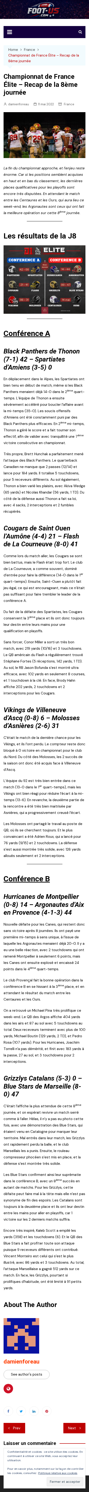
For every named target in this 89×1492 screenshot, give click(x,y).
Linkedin (34, 1411)
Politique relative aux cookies (57, 1473)
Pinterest (47, 1411)
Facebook (8, 1411)
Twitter (21, 1411)
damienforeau (18, 104)
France (69, 104)
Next (72, 1428)
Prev (16, 1428)
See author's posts (26, 1374)
